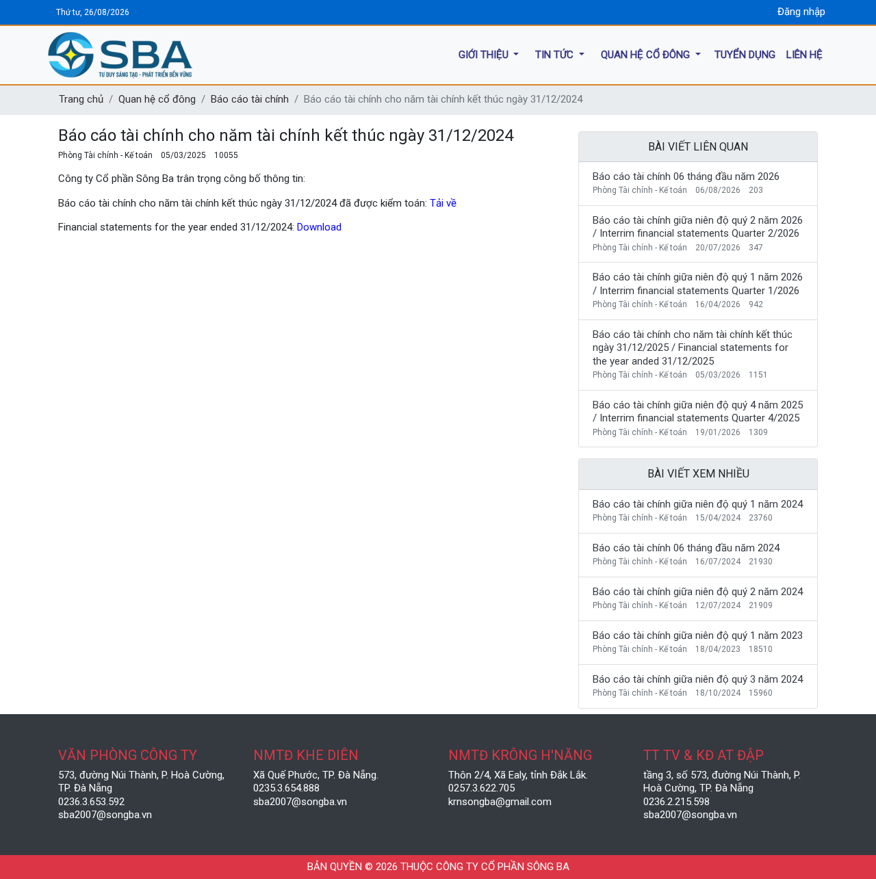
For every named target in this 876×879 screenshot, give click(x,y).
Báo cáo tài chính (250, 99)
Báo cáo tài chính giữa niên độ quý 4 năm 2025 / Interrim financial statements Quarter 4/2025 (698, 412)
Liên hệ (804, 54)
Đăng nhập (801, 11)
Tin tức (555, 54)
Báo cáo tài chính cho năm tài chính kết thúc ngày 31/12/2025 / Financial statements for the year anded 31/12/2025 (693, 347)
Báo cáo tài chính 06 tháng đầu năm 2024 (686, 548)
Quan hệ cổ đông (647, 54)
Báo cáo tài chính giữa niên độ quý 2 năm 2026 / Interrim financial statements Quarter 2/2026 (698, 227)
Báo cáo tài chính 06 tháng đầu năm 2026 (686, 176)
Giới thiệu (485, 54)
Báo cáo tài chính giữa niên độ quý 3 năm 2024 (698, 679)
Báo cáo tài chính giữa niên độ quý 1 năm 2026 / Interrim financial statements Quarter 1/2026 (698, 284)
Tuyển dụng (744, 54)
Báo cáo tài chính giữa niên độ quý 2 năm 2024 (698, 592)
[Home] (185, 55)
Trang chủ (81, 99)
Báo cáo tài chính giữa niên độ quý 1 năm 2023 (698, 635)
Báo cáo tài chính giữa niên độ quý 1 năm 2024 (698, 504)
